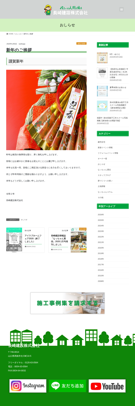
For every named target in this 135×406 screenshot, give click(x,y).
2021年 (101, 242)
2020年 (101, 248)
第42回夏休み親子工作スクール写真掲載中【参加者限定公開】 (119, 105)
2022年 (101, 237)
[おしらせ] (78, 238)
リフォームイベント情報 (108, 153)
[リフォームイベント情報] (14, 239)
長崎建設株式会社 (24, 345)
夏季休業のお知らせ (118, 87)
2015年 (101, 276)
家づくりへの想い (105, 181)
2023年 (101, 231)
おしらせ (81, 43)
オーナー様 (102, 159)
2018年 (101, 259)
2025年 (101, 220)
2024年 (101, 226)
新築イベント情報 (105, 147)
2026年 (101, 215)
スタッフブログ (104, 175)
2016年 (101, 270)
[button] (121, 9)
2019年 (101, 253)
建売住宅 (101, 142)
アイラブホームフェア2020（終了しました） (33, 239)
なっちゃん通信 (104, 170)
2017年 (101, 265)
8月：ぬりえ (115, 54)
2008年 (101, 281)
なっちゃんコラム (105, 192)
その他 (100, 197)
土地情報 (101, 186)
